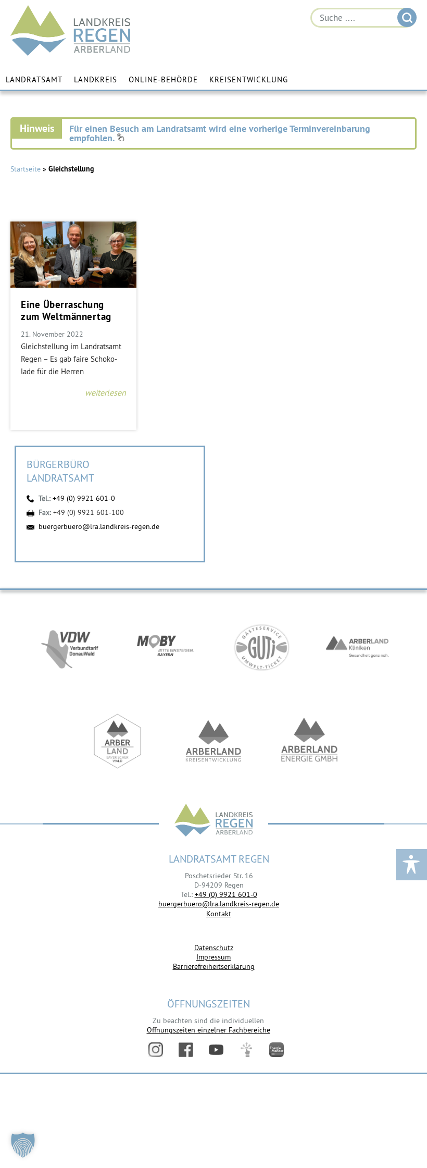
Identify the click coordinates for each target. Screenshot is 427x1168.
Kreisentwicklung (248, 79)
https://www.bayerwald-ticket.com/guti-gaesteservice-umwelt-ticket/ (261, 647)
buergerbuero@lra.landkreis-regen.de (99, 526)
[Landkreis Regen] (213, 821)
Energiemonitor (276, 1049)
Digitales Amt (246, 1049)
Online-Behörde (163, 79)
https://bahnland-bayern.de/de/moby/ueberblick (165, 647)
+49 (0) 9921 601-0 (84, 498)
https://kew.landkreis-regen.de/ (213, 741)
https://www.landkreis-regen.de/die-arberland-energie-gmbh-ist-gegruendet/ (309, 741)
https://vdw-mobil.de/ (70, 647)
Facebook (186, 1049)
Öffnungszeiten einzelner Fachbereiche (208, 1030)
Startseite (25, 169)
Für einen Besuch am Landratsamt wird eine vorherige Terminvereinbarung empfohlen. (219, 133)
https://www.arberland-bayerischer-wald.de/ (117, 741)
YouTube (216, 1049)
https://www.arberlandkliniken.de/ (357, 647)
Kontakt (218, 913)
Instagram (155, 1049)
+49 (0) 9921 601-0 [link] (226, 894)
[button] (23, 1145)
